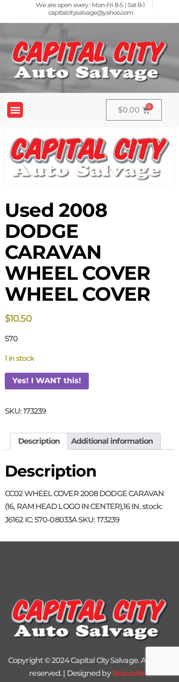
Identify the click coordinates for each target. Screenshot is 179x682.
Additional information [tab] (112, 441)
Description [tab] (39, 441)
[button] (15, 110)
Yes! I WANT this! (46, 380)
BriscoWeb (131, 673)
